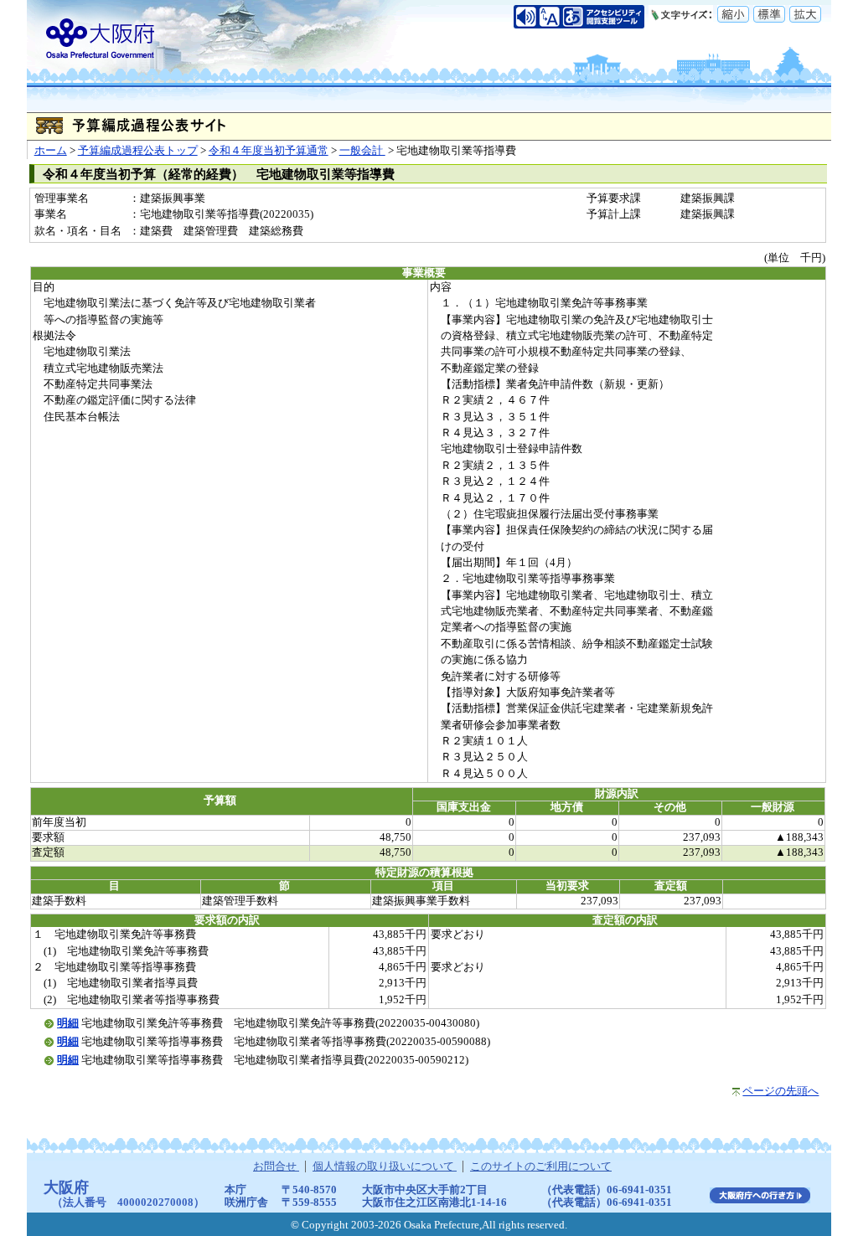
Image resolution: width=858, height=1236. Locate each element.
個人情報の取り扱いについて (385, 1166)
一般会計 (362, 151)
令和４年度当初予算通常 (268, 151)
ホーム (50, 151)
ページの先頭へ (780, 1091)
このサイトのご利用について (541, 1166)
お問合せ (276, 1166)
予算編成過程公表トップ (138, 151)
